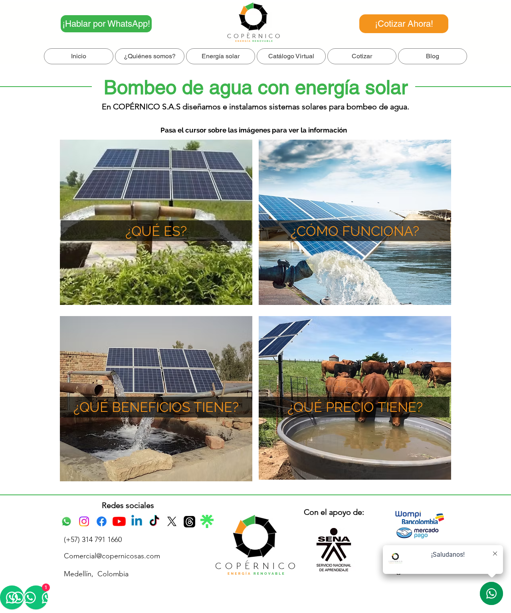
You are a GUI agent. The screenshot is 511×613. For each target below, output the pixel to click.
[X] (171, 521)
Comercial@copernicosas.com (112, 556)
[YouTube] (119, 521)
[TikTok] (154, 521)
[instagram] (84, 521)
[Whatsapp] (66, 521)
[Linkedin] (136, 521)
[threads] (189, 521)
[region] (355, 222)
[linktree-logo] (207, 521)
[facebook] (101, 521)
